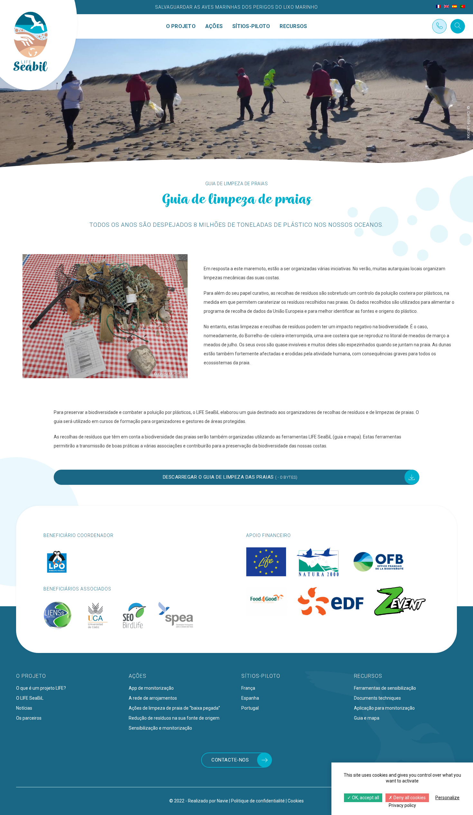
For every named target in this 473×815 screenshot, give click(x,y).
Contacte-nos (230, 760)
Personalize (447, 797)
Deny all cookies (409, 797)
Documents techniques (377, 698)
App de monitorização (151, 688)
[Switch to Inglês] (446, 6)
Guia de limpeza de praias (236, 183)
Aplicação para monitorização (384, 708)
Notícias (24, 708)
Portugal (250, 708)
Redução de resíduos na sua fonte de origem (174, 718)
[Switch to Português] (463, 6)
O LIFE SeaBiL (29, 698)
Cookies (296, 800)
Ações (214, 26)
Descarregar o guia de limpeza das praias (230, 477)
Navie (222, 800)
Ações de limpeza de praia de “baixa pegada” (174, 708)
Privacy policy (402, 805)
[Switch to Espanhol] (454, 6)
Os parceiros (29, 718)
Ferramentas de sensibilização (385, 688)
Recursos (293, 26)
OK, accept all (365, 797)
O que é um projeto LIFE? (41, 688)
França (248, 688)
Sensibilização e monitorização (160, 728)
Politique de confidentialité (258, 800)
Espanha (250, 698)
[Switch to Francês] (438, 6)
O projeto (181, 26)
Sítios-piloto (251, 26)
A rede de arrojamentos (153, 698)
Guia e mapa (366, 718)
